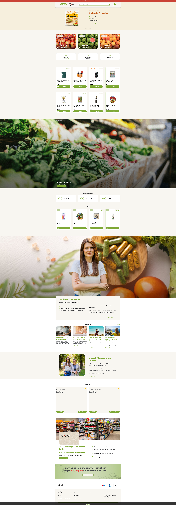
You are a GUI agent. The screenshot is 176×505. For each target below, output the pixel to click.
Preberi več (59, 345)
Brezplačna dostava (66, 57)
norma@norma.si (82, 411)
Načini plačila (60, 495)
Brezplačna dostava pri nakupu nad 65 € (89, 0)
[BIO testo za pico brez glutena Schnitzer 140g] (80, 93)
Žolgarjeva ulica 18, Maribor (60, 389)
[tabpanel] (88, 17)
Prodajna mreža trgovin (61, 186)
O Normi (75, 492)
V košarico (64, 86)
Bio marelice (105, 45)
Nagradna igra (106, 492)
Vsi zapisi (118, 324)
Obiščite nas (88, 384)
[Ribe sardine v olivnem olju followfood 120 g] (63, 210)
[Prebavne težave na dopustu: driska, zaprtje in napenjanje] (112, 331)
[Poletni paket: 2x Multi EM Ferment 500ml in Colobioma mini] (80, 68)
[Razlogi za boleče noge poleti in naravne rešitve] (80, 331)
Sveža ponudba (59, 35)
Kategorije (63, 4)
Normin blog (88, 324)
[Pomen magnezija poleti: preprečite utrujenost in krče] (96, 331)
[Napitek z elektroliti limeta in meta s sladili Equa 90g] (63, 68)
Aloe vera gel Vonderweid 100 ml (112, 222)
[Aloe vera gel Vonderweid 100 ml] (112, 210)
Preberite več (92, 376)
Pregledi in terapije (106, 497)
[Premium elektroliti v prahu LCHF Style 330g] (96, 68)
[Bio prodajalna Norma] (72, 4)
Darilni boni (90, 492)
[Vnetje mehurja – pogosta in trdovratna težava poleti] (63, 331)
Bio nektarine (62, 45)
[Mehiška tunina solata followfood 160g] (112, 93)
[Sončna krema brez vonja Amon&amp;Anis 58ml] (112, 68)
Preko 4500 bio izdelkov (110, 57)
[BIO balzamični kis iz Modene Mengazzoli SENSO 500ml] (96, 93)
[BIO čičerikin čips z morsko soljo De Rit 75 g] (63, 93)
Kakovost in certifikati (77, 495)
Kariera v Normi (76, 496)
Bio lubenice (83, 45)
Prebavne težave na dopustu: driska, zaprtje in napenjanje (111, 339)
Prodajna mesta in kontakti (77, 498)
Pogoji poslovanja (60, 492)
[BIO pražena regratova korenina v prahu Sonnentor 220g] (96, 210)
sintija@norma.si (113, 317)
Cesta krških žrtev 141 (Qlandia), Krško (95, 389)
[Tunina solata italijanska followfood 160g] (80, 210)
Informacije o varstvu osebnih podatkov (64, 498)
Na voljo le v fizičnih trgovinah (62, 47)
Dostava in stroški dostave (62, 496)
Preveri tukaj (92, 23)
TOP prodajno (92, 68)
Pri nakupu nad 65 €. (66, 58)
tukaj (80, 455)
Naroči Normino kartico (64, 458)
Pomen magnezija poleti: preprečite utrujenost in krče (95, 339)
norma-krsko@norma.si (115, 411)
